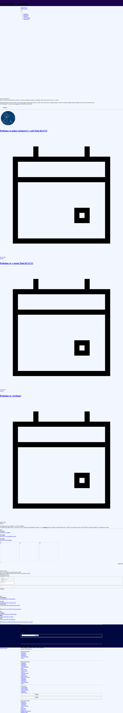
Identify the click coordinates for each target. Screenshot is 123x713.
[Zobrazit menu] (21, 10)
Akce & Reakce (24, 656)
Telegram (23, 674)
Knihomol (23, 655)
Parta (22, 658)
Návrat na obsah (3, 648)
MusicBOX (24, 654)
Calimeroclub (24, 670)
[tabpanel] (61, 629)
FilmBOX (23, 652)
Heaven (23, 672)
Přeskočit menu (24, 8)
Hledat (36, 635)
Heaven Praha (24, 688)
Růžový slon (24, 676)
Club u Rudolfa (24, 673)
